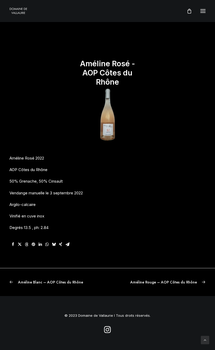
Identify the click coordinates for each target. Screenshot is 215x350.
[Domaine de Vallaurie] (18, 11)
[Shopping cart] (187, 11)
